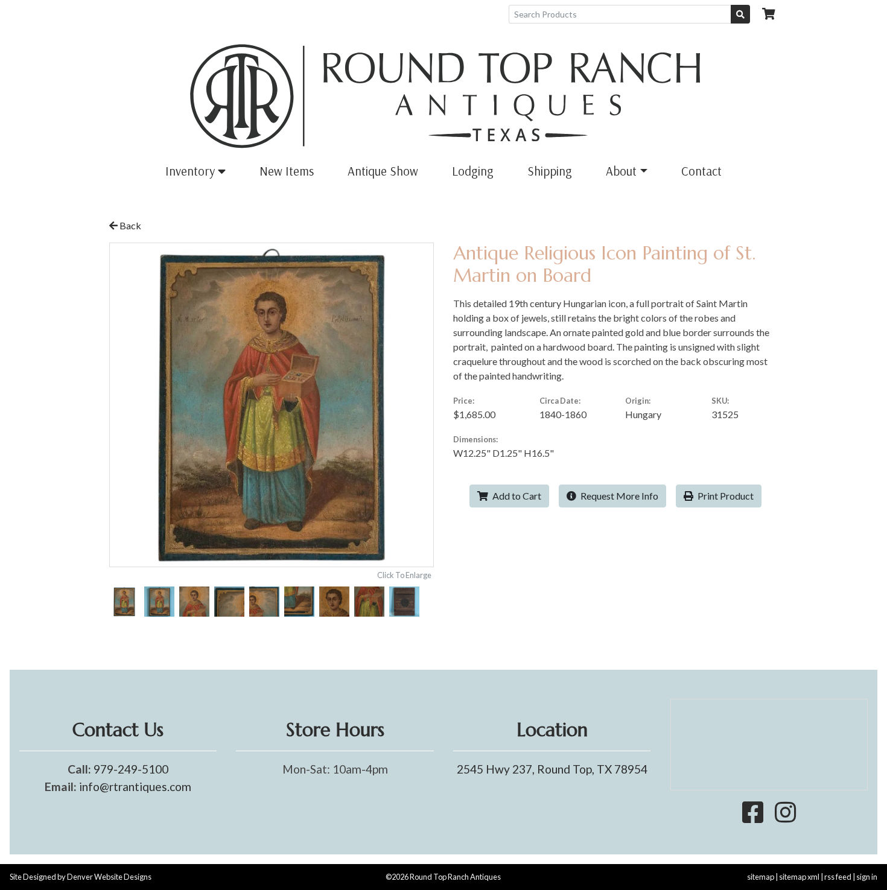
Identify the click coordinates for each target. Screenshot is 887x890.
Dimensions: (475, 439)
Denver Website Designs (109, 877)
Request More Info (618, 495)
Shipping (549, 171)
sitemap (760, 877)
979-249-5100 (131, 769)
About (621, 171)
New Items (286, 171)
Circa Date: (559, 400)
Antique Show (383, 171)
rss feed (837, 877)
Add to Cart (516, 495)
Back (129, 225)
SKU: (720, 400)
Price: (463, 400)
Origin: (637, 400)
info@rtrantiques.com (135, 786)
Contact (701, 171)
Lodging (473, 171)
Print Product (725, 495)
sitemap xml (799, 877)
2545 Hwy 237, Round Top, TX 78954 (552, 769)
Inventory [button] (191, 171)
